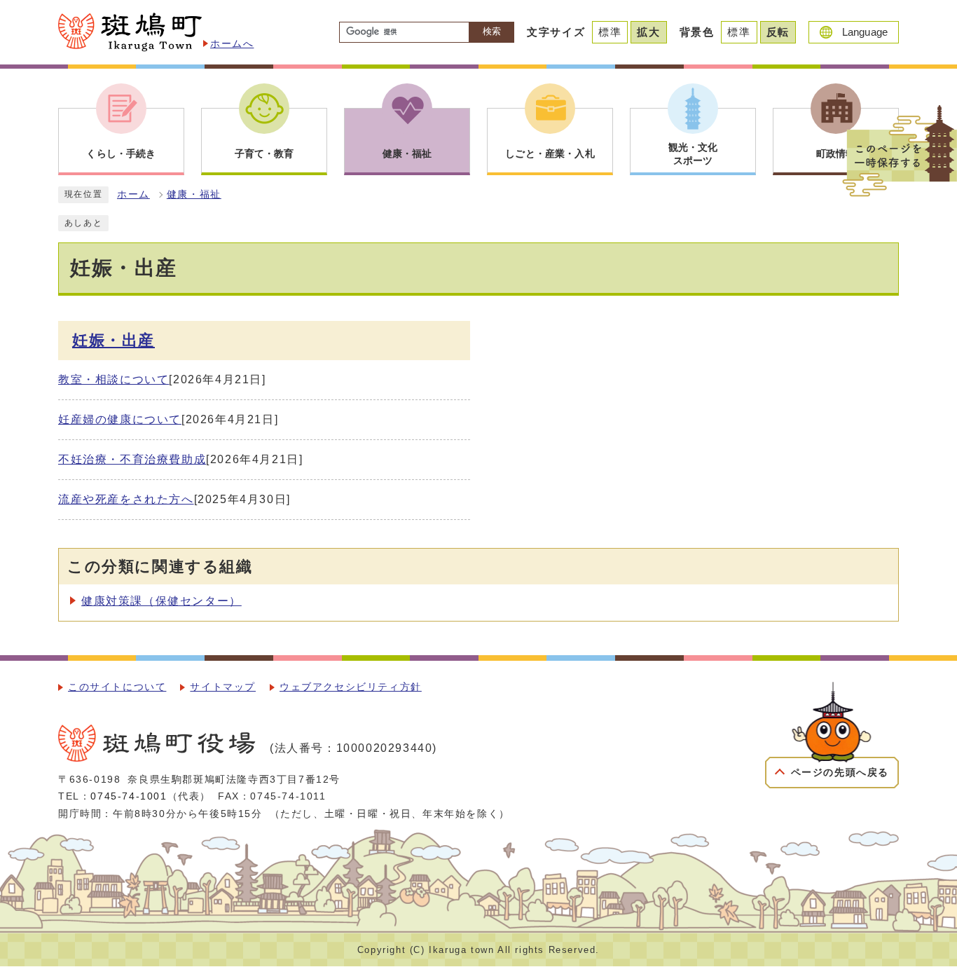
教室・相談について (113, 379)
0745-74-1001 (128, 796)
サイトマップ (223, 687)
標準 (609, 32)
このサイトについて (117, 687)
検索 (492, 31)
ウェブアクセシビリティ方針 (351, 687)
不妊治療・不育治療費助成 (132, 459)
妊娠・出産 (113, 340)
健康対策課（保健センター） (161, 601)
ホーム (133, 194)
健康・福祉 (194, 194)
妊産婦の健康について (119, 419)
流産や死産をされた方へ (126, 499)
